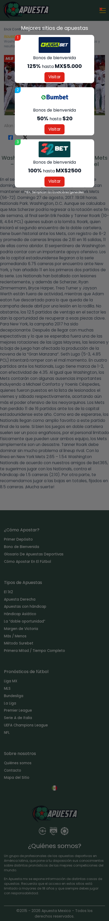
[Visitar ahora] (54, 45)
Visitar (54, 77)
